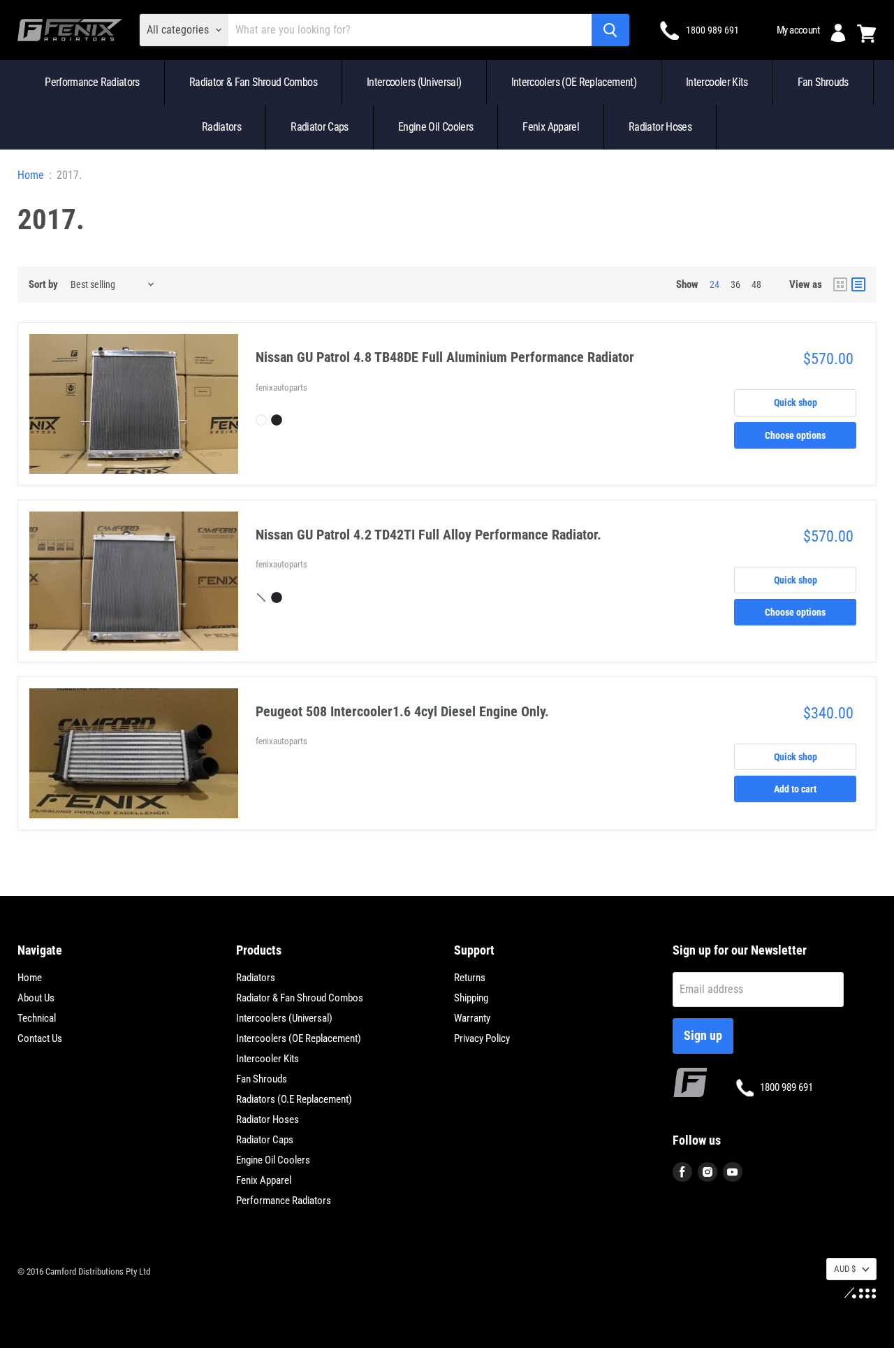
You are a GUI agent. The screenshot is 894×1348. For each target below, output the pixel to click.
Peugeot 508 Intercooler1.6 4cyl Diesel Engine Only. (402, 711)
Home (30, 175)
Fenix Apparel (550, 126)
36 (735, 284)
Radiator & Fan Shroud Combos (253, 82)
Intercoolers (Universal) (414, 82)
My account (798, 30)
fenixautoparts (281, 387)
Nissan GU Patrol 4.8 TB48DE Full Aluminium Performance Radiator (445, 357)
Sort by (43, 285)
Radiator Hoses (660, 126)
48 (756, 284)
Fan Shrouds (823, 82)
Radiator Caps (320, 126)
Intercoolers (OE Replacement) (573, 82)
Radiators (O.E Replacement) (294, 1099)
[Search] (610, 30)
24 (714, 284)
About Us (35, 998)
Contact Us (39, 1038)
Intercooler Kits (717, 82)
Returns (469, 977)
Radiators (221, 126)
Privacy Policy (482, 1038)
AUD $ (845, 1268)
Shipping (471, 998)
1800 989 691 (712, 30)
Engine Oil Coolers (435, 126)
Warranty (472, 1018)
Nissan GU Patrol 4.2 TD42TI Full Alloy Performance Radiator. (428, 534)
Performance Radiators (92, 82)
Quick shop (795, 402)
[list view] (858, 284)
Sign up (703, 1035)
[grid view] (840, 284)
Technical (36, 1018)
